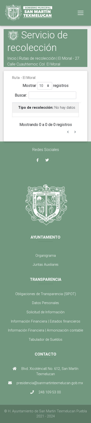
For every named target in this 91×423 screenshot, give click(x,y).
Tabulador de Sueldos (45, 339)
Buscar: (21, 94)
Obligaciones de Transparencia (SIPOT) (45, 294)
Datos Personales (45, 303)
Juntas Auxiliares (45, 264)
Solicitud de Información (45, 312)
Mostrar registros (45, 85)
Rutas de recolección (37, 58)
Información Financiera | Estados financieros (45, 321)
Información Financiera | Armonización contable (45, 330)
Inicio (12, 58)
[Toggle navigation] (80, 12)
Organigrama (45, 255)
